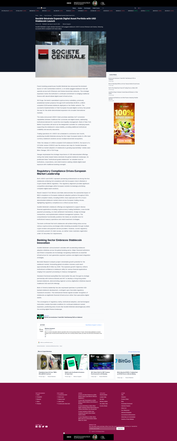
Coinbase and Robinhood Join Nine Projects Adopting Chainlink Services (123, 98)
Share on (37, 24)
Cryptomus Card (62, 394)
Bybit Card (61, 397)
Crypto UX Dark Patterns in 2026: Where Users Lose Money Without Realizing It (87, 396)
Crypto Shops (103, 405)
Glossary (123, 397)
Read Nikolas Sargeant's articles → (94, 325)
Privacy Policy (125, 399)
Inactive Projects (125, 405)
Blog (122, 401)
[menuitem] (74, 8)
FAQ (122, 394)
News (41, 15)
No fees (102, 399)
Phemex (39, 403)
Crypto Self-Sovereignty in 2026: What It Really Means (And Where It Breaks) (88, 402)
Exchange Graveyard (126, 403)
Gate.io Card (61, 399)
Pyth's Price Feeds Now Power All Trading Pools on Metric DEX (123, 88)
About (61, 345)
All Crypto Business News (134, 351)
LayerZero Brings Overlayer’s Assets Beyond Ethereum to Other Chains (123, 92)
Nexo (38, 401)
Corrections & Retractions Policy (52, 345)
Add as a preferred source (46, 342)
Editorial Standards (41, 345)
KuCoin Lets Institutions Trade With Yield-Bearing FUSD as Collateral (122, 79)
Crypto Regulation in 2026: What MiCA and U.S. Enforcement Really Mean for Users (87, 418)
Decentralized (103, 394)
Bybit (38, 394)
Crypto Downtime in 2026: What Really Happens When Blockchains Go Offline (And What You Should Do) (88, 407)
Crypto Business (48, 15)
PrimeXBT (39, 397)
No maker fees (104, 403)
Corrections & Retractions (128, 414)
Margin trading (104, 401)
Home (36, 15)
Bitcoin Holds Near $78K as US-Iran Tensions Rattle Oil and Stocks (124, 83)
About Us (123, 408)
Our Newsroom (125, 410)
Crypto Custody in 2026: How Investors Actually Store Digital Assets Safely (86, 413)
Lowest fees (103, 397)
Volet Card (61, 401)
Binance (39, 399)
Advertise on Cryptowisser (128, 417)
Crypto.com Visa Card (64, 403)
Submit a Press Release (127, 419)
